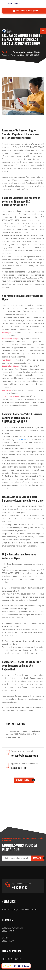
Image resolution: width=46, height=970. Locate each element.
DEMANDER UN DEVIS (23, 780)
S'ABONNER (37, 858)
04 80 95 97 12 (14, 3)
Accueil (4, 52)
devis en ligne (22, 439)
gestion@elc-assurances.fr (24, 755)
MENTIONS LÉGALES (11, 959)
